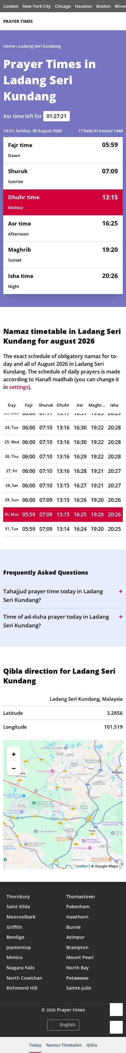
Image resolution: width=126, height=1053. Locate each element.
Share (116, 1009)
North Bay (77, 968)
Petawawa (77, 978)
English (68, 1024)
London (10, 6)
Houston (83, 6)
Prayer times (18, 21)
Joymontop (18, 947)
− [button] (13, 768)
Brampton (77, 947)
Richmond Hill (21, 988)
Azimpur (75, 937)
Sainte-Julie (78, 988)
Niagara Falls (20, 968)
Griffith (14, 927)
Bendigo (15, 937)
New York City (37, 6)
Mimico (14, 957)
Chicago (63, 6)
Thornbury (18, 896)
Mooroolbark (21, 917)
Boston (103, 6)
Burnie (73, 927)
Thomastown (80, 896)
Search (119, 21)
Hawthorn (77, 917)
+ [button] (13, 754)
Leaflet (82, 866)
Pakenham (77, 906)
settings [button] (18, 387)
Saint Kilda (18, 906)
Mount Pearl (80, 957)
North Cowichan (24, 978)
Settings (116, 1027)
